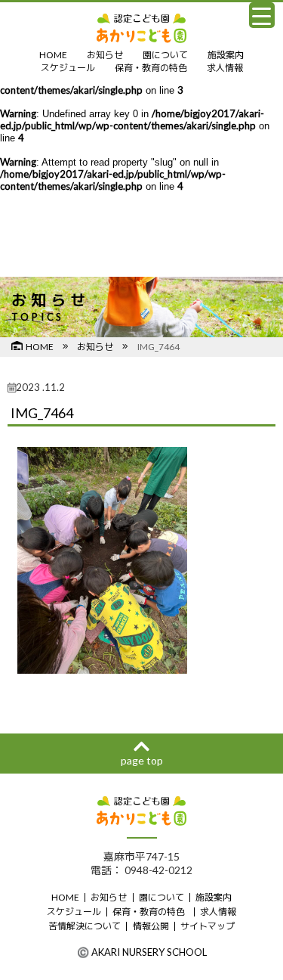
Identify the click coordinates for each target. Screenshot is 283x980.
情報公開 (151, 926)
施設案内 (226, 54)
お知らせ (105, 54)
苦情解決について (84, 926)
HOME (53, 54)
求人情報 (225, 67)
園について (165, 54)
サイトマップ (207, 926)
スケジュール (68, 67)
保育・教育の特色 (151, 67)
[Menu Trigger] (262, 15)
